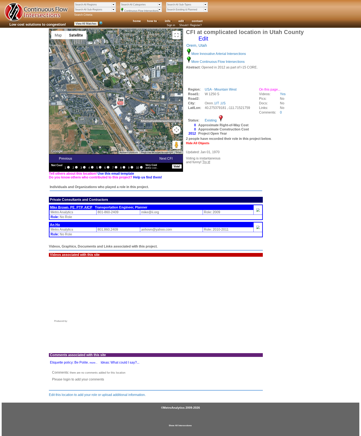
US (223, 103)
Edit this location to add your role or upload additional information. (97, 395)
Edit (203, 38)
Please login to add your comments (78, 379)
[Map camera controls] (176, 130)
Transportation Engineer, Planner (98, 207)
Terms (178, 152)
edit (181, 21)
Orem (191, 45)
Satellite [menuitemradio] (76, 35)
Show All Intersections (180, 425)
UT (217, 103)
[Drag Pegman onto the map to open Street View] (176, 145)
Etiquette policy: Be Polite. (73, 362)
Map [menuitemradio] (58, 35)
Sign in (171, 25)
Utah (202, 45)
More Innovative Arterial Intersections (218, 54)
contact (197, 21)
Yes (283, 94)
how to (152, 21)
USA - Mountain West (220, 89)
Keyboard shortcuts (128, 152)
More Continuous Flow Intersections (218, 61)
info (167, 21)
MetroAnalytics (174, 407)
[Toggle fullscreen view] (176, 35)
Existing (211, 120)
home (137, 21)
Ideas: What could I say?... (120, 362)
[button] (120, 101)
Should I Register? (190, 25)
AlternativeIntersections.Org (161, 121)
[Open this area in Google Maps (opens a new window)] (57, 151)
